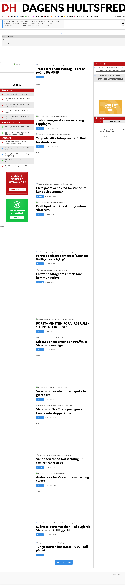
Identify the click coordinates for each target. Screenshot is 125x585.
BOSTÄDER (69, 16)
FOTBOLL (7, 21)
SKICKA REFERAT (20, 25)
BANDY (56, 21)
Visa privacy (116, 574)
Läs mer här (6, 44)
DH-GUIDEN (80, 16)
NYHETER (12, 16)
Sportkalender (33, 25)
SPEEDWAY (33, 21)
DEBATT (29, 16)
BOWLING (16, 23)
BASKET (52, 23)
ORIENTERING (8, 25)
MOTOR (50, 21)
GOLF (47, 23)
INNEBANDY (24, 21)
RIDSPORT (42, 21)
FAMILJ (47, 16)
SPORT (21, 16)
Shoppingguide (92, 16)
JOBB (61, 16)
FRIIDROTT (25, 23)
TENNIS (32, 23)
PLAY (55, 16)
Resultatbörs (46, 25)
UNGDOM (40, 23)
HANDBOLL (7, 23)
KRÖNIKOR (39, 16)
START (4, 16)
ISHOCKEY (15, 21)
